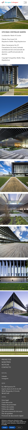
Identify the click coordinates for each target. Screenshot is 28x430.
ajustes (5, 424)
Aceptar (4, 427)
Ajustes (19, 427)
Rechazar (12, 427)
